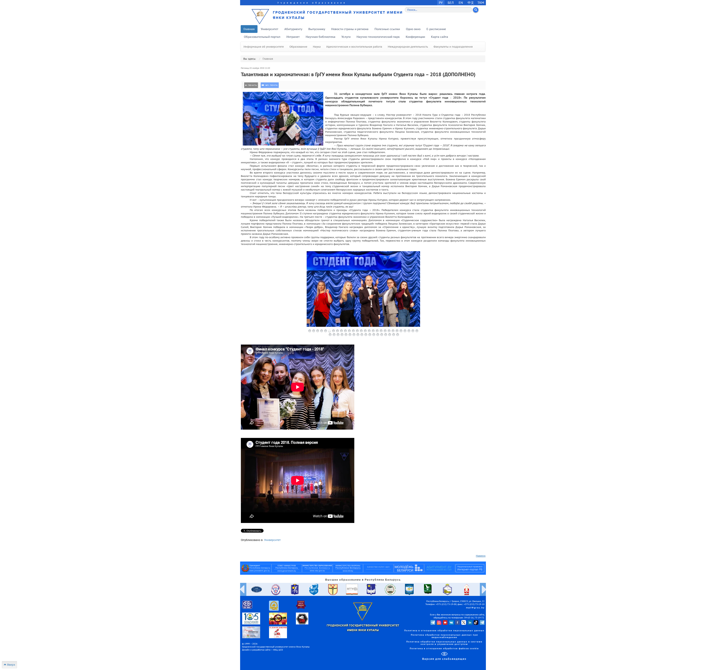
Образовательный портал (262, 37)
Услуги (346, 37)
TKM (480, 2)
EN (461, 2)
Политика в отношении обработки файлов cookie (444, 649)
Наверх (481, 556)
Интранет (293, 37)
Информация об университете (264, 46)
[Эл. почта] (270, 85)
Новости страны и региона (349, 29)
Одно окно (413, 29)
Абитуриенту (293, 29)
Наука (317, 46)
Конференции (415, 37)
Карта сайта (439, 37)
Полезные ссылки (387, 29)
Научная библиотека (320, 37)
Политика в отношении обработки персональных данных (444, 631)
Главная (249, 29)
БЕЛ (451, 2)
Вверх (10, 664)
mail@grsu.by (475, 608)
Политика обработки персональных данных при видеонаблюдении (444, 636)
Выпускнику (316, 29)
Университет (269, 29)
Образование (298, 46)
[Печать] (251, 85)
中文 (471, 2)
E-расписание (436, 29)
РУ (441, 2)
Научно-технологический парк (378, 37)
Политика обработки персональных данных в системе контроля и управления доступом (444, 643)
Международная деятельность (408, 46)
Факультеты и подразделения (453, 46)
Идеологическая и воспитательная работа (354, 46)
